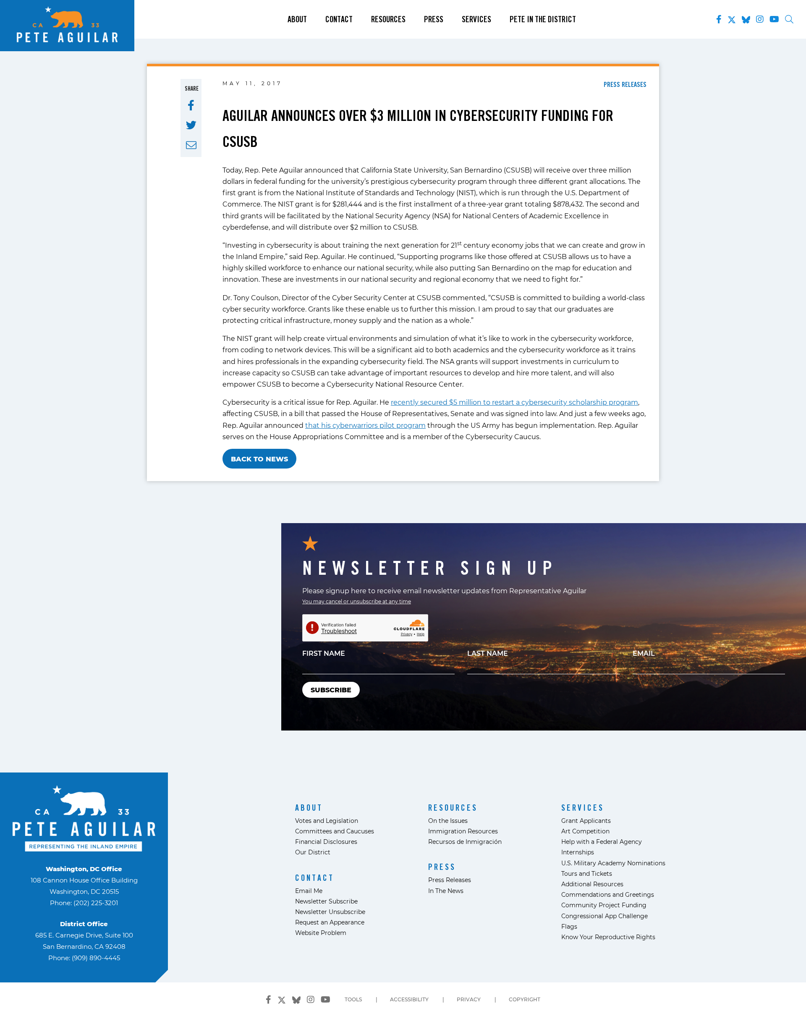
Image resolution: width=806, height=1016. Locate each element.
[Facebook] (719, 19)
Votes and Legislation (326, 821)
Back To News (259, 458)
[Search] (789, 19)
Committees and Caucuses (334, 831)
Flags (569, 926)
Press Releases (449, 880)
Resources (388, 19)
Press (433, 19)
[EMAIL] (191, 145)
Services (476, 19)
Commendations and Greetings (607, 894)
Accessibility (409, 999)
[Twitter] (731, 18)
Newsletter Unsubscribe (330, 912)
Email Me (308, 891)
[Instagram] (760, 19)
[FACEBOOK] (191, 105)
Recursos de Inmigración (465, 842)
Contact (339, 19)
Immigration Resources (463, 831)
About (297, 19)
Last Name (487, 653)
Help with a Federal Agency (601, 842)
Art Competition (585, 831)
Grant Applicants (586, 821)
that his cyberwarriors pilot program (365, 425)
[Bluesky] (746, 18)
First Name (323, 653)
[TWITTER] (191, 125)
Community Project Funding (603, 905)
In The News (445, 891)
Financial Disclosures (326, 842)
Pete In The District (543, 19)
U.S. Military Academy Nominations (613, 863)
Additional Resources (592, 884)
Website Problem (320, 933)
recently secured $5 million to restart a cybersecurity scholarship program (514, 402)
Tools (353, 999)
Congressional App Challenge (604, 916)
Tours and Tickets (586, 873)
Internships (577, 852)
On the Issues (448, 821)
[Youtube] (774, 19)
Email (644, 653)
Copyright (524, 999)
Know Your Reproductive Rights (608, 937)
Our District (312, 852)
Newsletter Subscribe (326, 901)
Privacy (469, 999)
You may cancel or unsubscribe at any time (356, 601)
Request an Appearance (329, 922)
